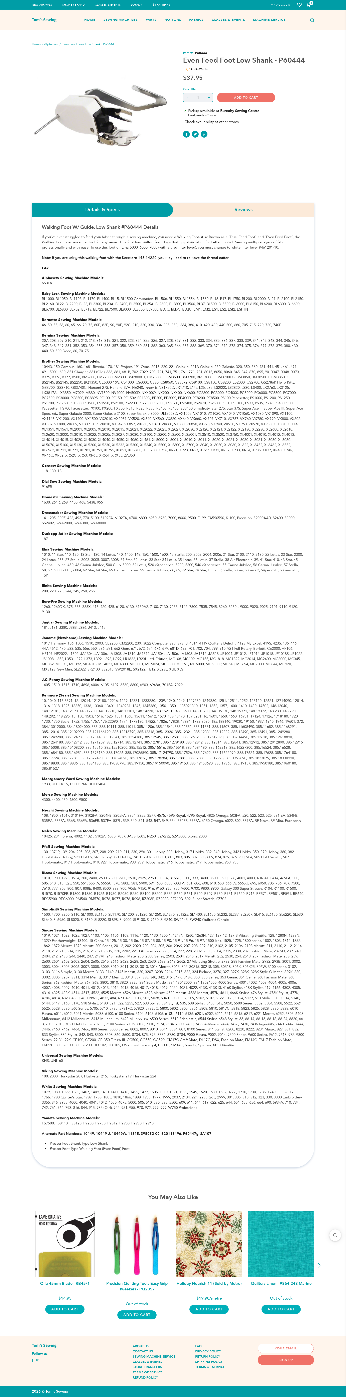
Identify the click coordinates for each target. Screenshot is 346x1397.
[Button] (311, 20)
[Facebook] (186, 134)
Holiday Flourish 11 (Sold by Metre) (209, 1283)
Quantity (189, 89)
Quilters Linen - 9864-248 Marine (281, 1283)
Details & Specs (102, 210)
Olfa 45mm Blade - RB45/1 (65, 1283)
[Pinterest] (204, 134)
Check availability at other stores (211, 121)
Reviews (243, 210)
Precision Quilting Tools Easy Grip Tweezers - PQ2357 (137, 1286)
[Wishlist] (299, 5)
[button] (335, 1235)
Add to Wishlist (199, 69)
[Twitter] (195, 134)
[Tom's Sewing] (44, 20)
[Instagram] (37, 1360)
